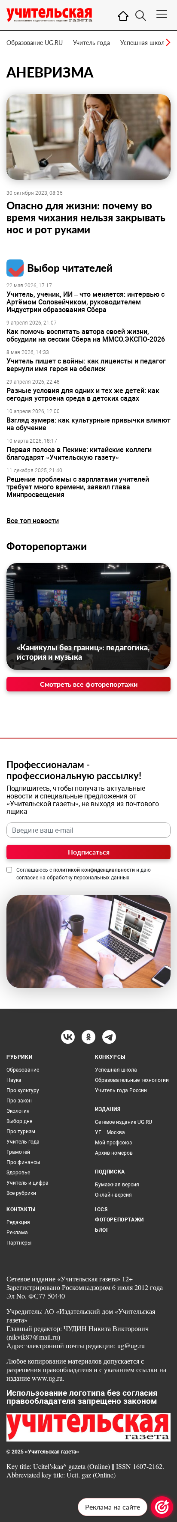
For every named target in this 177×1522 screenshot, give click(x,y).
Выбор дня (19, 1121)
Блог (102, 1230)
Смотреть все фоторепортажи (88, 684)
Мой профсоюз (113, 1143)
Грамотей (18, 1152)
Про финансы (23, 1162)
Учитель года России (121, 1090)
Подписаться (89, 852)
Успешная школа (144, 42)
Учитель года (91, 42)
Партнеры (18, 1243)
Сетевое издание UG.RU (123, 1122)
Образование (22, 1070)
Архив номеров (114, 1153)
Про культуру (22, 1090)
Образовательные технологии (132, 1080)
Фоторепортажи (46, 546)
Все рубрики (21, 1193)
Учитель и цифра (27, 1183)
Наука (13, 1080)
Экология (18, 1111)
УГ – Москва (110, 1132)
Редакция (18, 1222)
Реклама (17, 1233)
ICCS (101, 1209)
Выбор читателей (70, 268)
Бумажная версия (117, 1185)
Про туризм (20, 1132)
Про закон (19, 1101)
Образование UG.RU (34, 42)
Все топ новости (32, 521)
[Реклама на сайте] (162, 1507)
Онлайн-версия (113, 1195)
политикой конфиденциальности (94, 870)
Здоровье (18, 1173)
